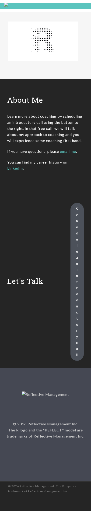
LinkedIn (15, 168)
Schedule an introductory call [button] (77, 281)
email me (68, 151)
